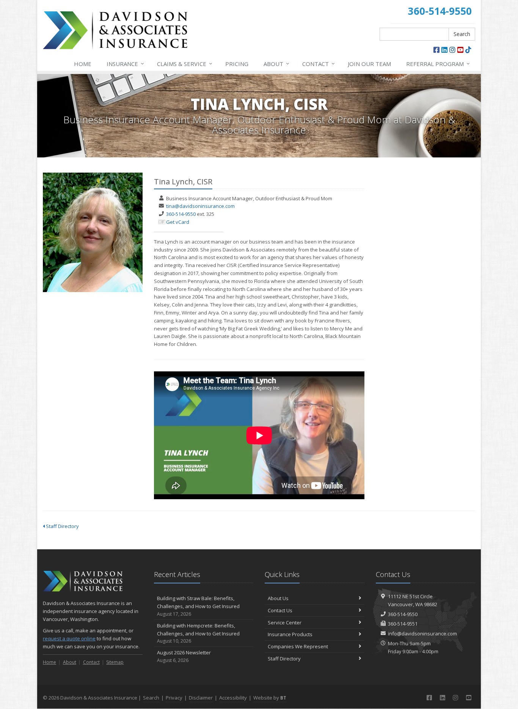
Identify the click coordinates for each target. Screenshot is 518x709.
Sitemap (115, 662)
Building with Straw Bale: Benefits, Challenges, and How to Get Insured (198, 606)
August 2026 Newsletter (184, 656)
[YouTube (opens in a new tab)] (460, 49)
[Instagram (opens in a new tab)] (452, 49)
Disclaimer (201, 697)
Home (82, 64)
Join (369, 64)
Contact (318, 64)
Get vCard (177, 222)
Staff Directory (62, 526)
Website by (269, 697)
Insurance (125, 64)
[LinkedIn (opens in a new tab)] (444, 49)
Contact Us (280, 610)
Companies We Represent (298, 646)
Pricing (236, 64)
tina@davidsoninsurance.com (200, 206)
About (276, 64)
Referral (438, 64)
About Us (278, 598)
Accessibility (233, 697)
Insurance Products (290, 634)
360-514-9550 (181, 214)
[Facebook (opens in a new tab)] (436, 49)
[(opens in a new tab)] (468, 49)
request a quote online (69, 638)
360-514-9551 (403, 623)
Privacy (174, 697)
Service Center (284, 622)
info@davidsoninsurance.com (422, 633)
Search (462, 34)
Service (184, 64)
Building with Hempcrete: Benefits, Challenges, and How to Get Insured (198, 633)
